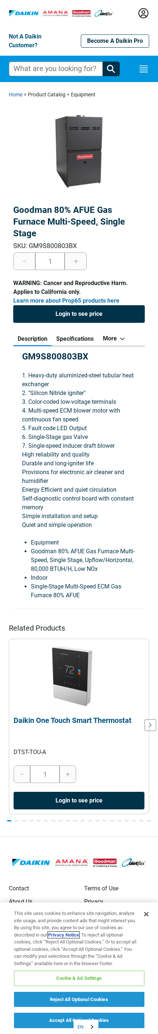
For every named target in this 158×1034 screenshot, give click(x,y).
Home (15, 94)
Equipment (83, 94)
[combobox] (85, 1027)
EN (80, 1027)
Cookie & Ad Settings (79, 978)
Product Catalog (46, 94)
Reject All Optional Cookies (79, 999)
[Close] (146, 914)
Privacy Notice (63, 935)
